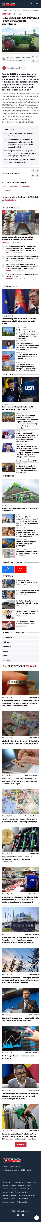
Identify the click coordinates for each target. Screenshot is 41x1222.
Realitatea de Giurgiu (23, 1202)
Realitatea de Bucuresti (9, 1189)
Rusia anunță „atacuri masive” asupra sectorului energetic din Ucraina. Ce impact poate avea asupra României (20, 143)
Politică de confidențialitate (11, 1170)
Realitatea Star (31, 1182)
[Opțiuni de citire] (36, 1217)
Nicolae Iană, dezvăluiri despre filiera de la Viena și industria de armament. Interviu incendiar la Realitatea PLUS (27, 437)
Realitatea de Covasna (9, 1185)
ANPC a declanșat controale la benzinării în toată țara (20, 134)
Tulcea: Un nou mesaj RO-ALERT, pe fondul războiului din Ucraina (27, 356)
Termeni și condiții (15, 1167)
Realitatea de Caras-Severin (27, 1195)
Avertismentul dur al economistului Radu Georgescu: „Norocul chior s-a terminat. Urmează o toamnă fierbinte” (20, 703)
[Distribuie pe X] (37, 61)
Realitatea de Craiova (21, 1192)
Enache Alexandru (22, 58)
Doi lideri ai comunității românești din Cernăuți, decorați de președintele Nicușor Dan (26, 469)
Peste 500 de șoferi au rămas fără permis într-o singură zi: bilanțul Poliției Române (22, 257)
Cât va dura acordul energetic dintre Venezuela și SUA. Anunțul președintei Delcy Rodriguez (27, 346)
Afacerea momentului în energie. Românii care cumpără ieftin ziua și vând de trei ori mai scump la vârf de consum (20, 980)
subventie (25, 187)
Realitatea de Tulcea (9, 1202)
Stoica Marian (34, 894)
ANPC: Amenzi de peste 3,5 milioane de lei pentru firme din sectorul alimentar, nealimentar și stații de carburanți (20, 899)
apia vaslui (14, 187)
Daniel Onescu (34, 1015)
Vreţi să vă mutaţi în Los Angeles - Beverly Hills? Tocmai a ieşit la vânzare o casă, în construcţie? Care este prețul (27, 334)
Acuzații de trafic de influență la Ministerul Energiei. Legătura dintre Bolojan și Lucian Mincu (26, 368)
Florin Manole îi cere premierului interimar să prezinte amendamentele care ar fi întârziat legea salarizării (20, 1096)
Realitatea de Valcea (24, 1185)
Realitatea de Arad (22, 1199)
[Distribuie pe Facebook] (37, 56)
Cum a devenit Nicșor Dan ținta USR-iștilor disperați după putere (18, 408)
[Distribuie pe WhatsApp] (33, 61)
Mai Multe (20, 1145)
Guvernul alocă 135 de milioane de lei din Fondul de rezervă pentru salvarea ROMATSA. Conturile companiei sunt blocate (20, 941)
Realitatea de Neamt (9, 1199)
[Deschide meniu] (37, 4)
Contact (5, 1167)
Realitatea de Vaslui (32, 775)
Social (7, 252)
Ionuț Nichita (34, 853)
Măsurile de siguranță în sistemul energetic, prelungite (22, 160)
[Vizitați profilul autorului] (4, 59)
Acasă (5, 10)
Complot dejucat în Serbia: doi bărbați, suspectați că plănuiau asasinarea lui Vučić (19, 321)
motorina (6, 190)
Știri (10, 10)
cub (4, 187)
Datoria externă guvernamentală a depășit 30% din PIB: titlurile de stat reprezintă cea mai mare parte (17, 239)
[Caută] (31, 3)
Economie (16, 10)
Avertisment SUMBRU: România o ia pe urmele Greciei (25, 624)
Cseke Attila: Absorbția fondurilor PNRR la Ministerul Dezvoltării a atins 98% (20, 1019)
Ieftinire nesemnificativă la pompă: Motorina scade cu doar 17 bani (27, 554)
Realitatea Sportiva (19, 1182)
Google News (10, 200)
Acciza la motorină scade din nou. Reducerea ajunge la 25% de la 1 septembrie (17, 859)
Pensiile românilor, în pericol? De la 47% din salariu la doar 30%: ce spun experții (19, 820)
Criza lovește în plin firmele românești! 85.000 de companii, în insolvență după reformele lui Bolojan (19, 781)
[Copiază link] (33, 56)
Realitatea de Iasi (8, 1192)
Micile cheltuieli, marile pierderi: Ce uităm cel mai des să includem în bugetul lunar (20, 742)
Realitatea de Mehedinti (9, 1195)
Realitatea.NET (7, 1182)
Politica (8, 270)
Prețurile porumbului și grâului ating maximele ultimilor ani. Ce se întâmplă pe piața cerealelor (22, 153)
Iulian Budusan (33, 697)
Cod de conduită (26, 1170)
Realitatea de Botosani (25, 1189)
